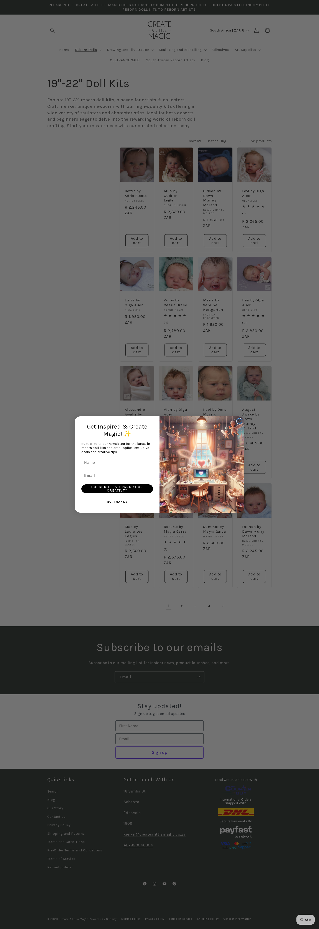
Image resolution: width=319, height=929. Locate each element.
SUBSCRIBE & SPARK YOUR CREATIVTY (117, 488)
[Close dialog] (239, 421)
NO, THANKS (117, 501)
